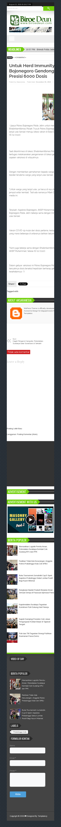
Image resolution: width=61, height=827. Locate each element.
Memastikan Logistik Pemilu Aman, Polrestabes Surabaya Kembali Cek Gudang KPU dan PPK (33, 549)
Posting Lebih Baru (14, 429)
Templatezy (42, 816)
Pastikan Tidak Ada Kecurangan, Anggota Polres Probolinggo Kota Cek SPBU (33, 698)
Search (48, 8)
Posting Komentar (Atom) (27, 434)
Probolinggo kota (20, 732)
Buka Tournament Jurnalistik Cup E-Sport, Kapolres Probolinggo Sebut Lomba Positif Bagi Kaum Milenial (36, 578)
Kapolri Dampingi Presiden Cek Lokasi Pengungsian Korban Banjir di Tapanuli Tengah (34, 621)
